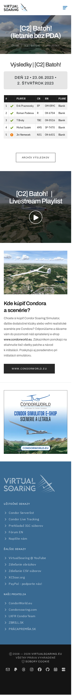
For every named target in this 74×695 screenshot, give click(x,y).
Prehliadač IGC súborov (26, 526)
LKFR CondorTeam (22, 616)
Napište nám (18, 538)
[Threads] (23, 669)
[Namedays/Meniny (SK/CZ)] (55, 669)
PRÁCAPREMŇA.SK (22, 629)
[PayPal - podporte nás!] (15, 669)
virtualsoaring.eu (46, 653)
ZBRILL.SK (16, 622)
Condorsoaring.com (23, 609)
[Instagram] (31, 669)
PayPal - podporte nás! (25, 584)
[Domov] (15, 7)
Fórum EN (16, 532)
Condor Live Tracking (24, 519)
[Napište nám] (7, 669)
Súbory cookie (37, 661)
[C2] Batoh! (32, 45)
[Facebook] (39, 669)
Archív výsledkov (36, 157)
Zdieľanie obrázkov (22, 564)
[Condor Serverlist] (63, 669)
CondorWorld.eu (20, 603)
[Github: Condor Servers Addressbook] (47, 669)
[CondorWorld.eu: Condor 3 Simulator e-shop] (35, 422)
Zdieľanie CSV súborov (25, 571)
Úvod (15, 45)
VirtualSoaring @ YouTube (27, 558)
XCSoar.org (17, 577)
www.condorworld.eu (18, 339)
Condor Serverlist (21, 513)
